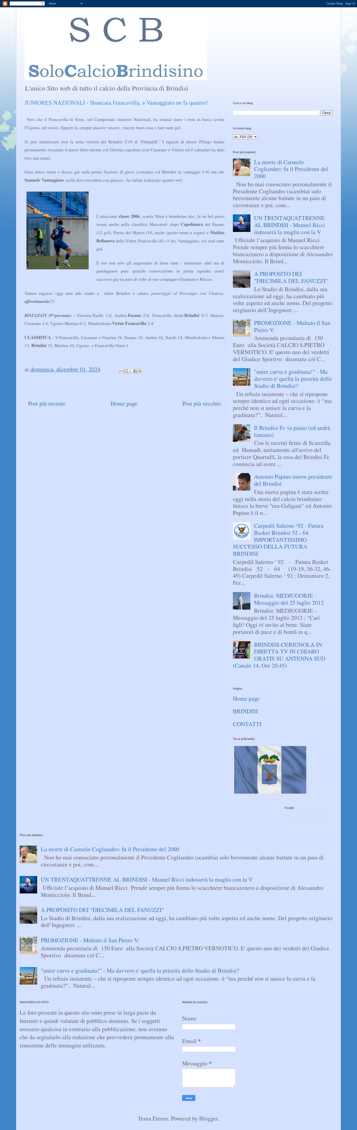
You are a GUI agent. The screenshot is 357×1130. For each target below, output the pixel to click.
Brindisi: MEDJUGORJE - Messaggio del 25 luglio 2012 (289, 599)
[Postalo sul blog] (126, 371)
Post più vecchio (201, 403)
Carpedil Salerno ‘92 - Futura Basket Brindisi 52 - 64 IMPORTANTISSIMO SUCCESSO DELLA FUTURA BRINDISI (278, 539)
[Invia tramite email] (121, 371)
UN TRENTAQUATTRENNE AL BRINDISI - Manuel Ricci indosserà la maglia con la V (289, 225)
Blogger (208, 1118)
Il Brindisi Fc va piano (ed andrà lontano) (292, 431)
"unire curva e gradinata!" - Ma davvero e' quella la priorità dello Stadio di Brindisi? (293, 379)
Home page (124, 403)
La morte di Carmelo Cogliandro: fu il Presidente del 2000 (291, 169)
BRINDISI (245, 711)
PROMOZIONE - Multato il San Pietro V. (292, 326)
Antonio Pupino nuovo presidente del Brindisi (293, 480)
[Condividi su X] (130, 371)
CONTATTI (247, 724)
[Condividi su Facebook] (135, 371)
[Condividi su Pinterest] (139, 371)
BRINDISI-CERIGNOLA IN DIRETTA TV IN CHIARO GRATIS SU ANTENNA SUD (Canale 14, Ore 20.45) (279, 655)
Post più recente (47, 403)
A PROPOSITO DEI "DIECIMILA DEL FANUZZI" (291, 277)
